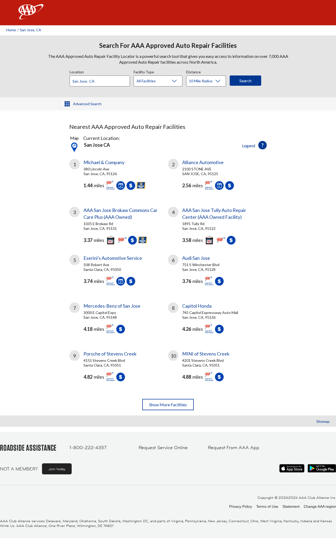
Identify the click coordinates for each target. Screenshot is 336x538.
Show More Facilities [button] (168, 404)
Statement (291, 506)
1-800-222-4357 (88, 447)
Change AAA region (320, 506)
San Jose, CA (30, 30)
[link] (118, 176)
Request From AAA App (233, 447)
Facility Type (144, 71)
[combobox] (102, 79)
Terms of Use (267, 506)
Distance (193, 71)
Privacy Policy (240, 506)
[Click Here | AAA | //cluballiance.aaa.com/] (31, 16)
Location (77, 71)
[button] (262, 145)
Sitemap (323, 421)
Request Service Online (163, 447)
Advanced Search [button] (87, 103)
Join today (56, 468)
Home (11, 30)
